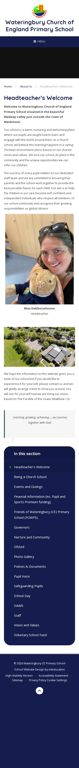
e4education (56, 669)
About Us (26, 86)
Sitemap (17, 680)
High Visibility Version (19, 675)
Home (8, 86)
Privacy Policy (37, 680)
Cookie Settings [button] (57, 680)
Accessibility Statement (53, 675)
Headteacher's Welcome (56, 86)
